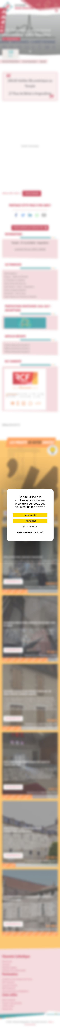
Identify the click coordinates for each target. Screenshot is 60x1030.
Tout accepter (30, 515)
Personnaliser (30, 526)
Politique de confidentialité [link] (30, 532)
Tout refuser (30, 521)
